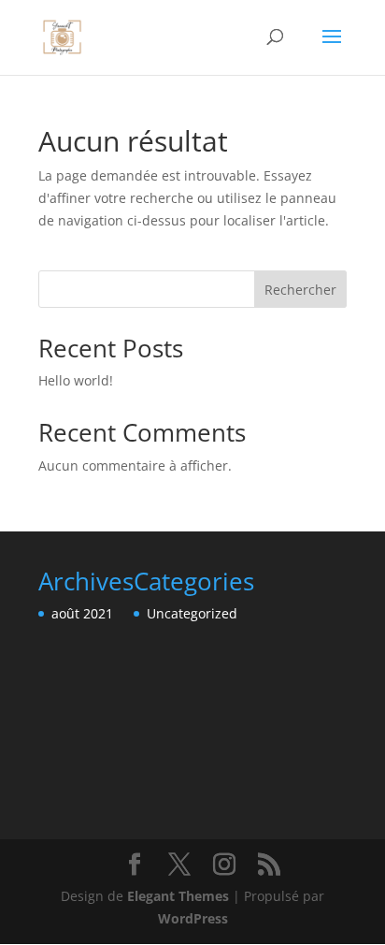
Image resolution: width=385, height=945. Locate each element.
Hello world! (75, 380)
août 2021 (82, 613)
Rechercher (300, 289)
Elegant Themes (178, 896)
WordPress (193, 918)
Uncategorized (192, 613)
